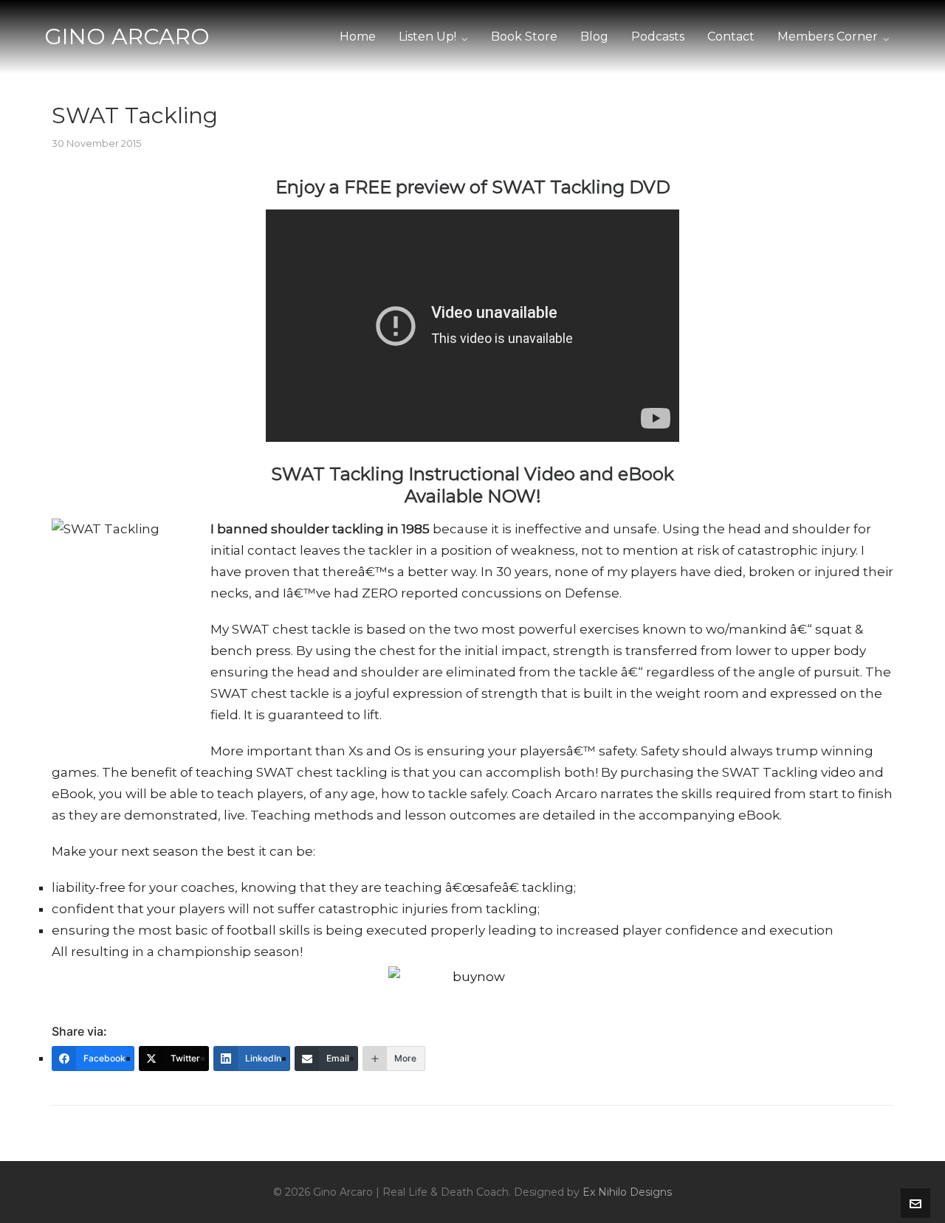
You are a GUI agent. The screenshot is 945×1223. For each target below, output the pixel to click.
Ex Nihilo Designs (627, 1192)
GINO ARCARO (127, 36)
